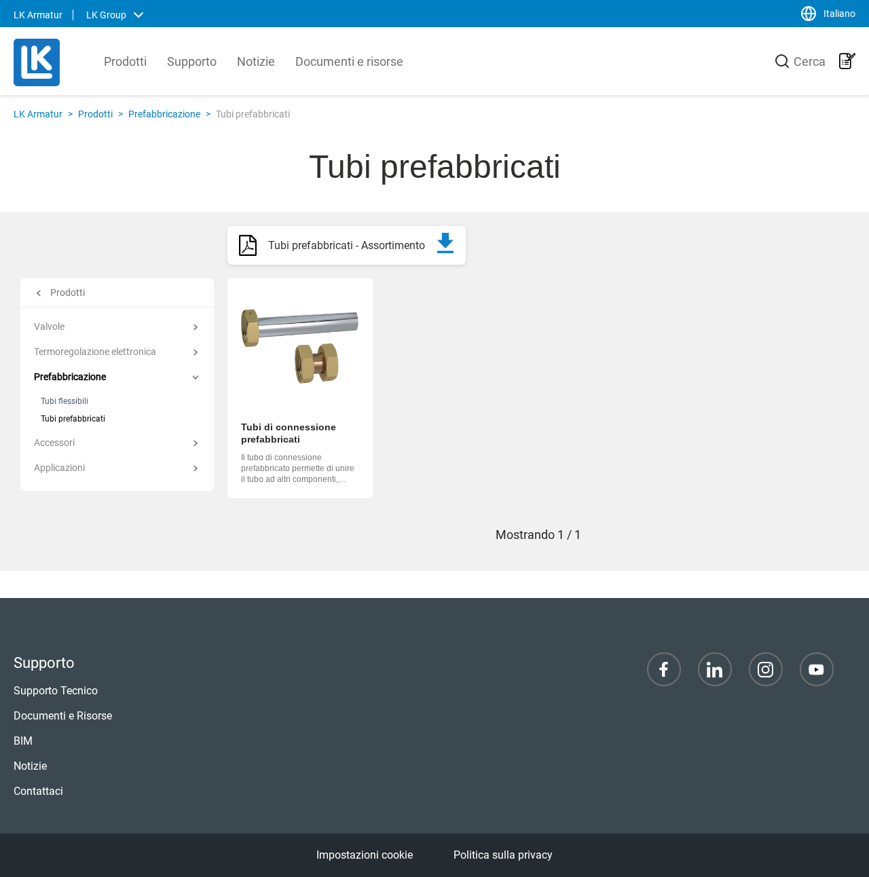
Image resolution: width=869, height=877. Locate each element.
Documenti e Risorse (63, 715)
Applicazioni (59, 467)
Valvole (49, 326)
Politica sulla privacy (503, 854)
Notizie (256, 61)
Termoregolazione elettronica (95, 351)
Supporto (192, 61)
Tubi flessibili (64, 401)
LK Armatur (38, 114)
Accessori (54, 442)
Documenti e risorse (349, 61)
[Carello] (847, 61)
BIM (23, 740)
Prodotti (125, 61)
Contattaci (38, 791)
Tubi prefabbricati (73, 419)
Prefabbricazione (164, 114)
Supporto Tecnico (56, 690)
